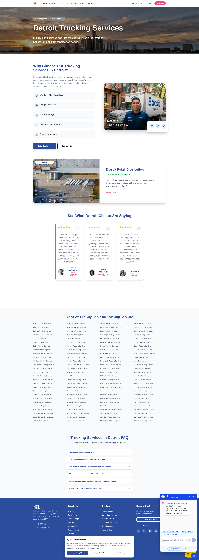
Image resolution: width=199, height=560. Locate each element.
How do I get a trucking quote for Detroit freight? (86, 488)
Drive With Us (71, 3)
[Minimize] (189, 497)
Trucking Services (109, 526)
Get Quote (160, 3)
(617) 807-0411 (175, 549)
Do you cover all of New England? (172, 534)
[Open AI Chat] (194, 556)
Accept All (79, 553)
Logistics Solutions (109, 522)
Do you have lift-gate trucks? (170, 531)
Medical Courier (108, 519)
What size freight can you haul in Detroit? (83, 452)
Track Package (73, 519)
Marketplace (58, 3)
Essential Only (99, 553)
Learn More (111, 193)
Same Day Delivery (109, 515)
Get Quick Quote (151, 519)
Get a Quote (42, 146)
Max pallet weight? (187, 531)
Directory (71, 522)
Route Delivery (107, 530)
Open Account (73, 530)
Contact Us (67, 146)
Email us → (186, 549)
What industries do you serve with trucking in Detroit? (88, 474)
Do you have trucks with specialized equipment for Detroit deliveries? (93, 481)
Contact (90, 3)
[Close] (193, 497)
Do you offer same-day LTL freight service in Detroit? (88, 459)
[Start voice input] (189, 540)
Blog (82, 3)
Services (46, 3)
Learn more (95, 548)
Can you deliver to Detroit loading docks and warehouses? (90, 466)
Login (135, 3)
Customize (121, 553)
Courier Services (108, 511)
